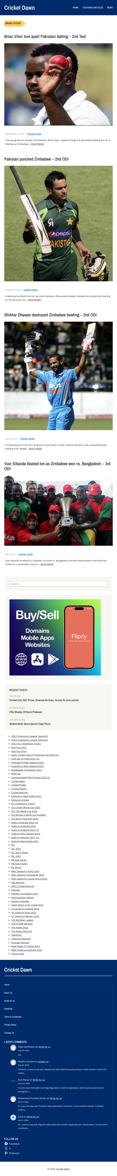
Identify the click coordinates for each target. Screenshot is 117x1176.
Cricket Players (19, 788)
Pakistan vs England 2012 (24, 893)
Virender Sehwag (20, 942)
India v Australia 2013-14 (24, 822)
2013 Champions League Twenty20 (29, 739)
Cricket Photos (18, 784)
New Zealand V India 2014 (25, 871)
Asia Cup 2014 (19, 751)
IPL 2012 (16, 848)
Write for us (44, 1046)
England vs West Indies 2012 (26, 796)
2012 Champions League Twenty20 (29, 736)
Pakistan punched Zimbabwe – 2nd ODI (36, 159)
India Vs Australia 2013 (23, 826)
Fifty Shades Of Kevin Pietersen (25, 712)
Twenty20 (16, 934)
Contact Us (43, 1061)
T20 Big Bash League (22, 919)
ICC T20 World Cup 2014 (24, 811)
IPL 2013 (16, 856)
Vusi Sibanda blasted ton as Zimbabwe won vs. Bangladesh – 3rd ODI (57, 466)
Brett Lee (16, 773)
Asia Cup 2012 (19, 747)
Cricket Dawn (19, 8)
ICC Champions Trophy (23, 803)
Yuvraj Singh (17, 953)
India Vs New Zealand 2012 (25, 833)
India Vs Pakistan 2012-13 (25, 837)
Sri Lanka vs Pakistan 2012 (25, 916)
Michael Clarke (19, 859)
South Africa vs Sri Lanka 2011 (27, 904)
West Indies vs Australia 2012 (26, 949)
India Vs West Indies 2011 (25, 841)
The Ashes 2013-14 (21, 931)
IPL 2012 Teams (19, 852)
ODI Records (18, 882)
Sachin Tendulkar (20, 901)
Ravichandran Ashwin (22, 897)
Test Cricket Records (22, 923)
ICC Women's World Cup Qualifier (28, 814)
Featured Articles (20, 799)
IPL (13, 844)
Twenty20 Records (21, 938)
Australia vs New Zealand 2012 (27, 766)
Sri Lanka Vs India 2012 (23, 912)
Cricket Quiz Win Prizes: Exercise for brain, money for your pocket (43, 700)
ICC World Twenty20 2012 (25, 818)
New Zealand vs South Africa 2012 (29, 878)
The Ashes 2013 (19, 927)
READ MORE (37, 143)
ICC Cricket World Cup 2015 (25, 807)
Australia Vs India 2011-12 (25, 758)
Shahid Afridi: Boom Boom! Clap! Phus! (30, 724)
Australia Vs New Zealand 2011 (27, 762)
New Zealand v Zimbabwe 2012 (27, 874)
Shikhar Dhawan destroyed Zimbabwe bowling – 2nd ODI (50, 314)
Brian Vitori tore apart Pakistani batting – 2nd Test (45, 36)
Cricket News (34, 134)
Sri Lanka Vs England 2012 (25, 908)
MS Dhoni (16, 867)
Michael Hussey (19, 863)
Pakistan (15, 889)
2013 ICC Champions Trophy (26, 743)
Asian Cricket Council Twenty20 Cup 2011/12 (35, 754)
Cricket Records (19, 792)
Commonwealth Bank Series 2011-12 (30, 777)
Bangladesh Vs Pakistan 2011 (26, 769)
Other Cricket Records (22, 886)
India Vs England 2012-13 (25, 829)
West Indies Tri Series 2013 (25, 946)
